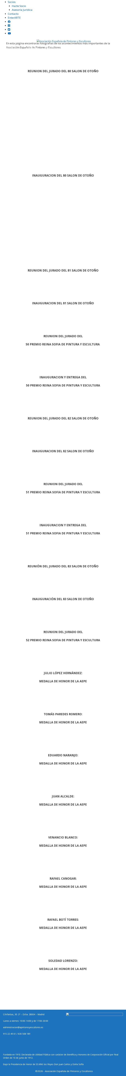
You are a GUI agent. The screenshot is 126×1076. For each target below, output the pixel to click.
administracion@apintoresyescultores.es (23, 1027)
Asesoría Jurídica (22, 10)
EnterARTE (14, 17)
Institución (11, 48)
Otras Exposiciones (56, 48)
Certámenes (31, 48)
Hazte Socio (19, 6)
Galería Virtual (55, 57)
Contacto (13, 14)
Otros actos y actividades (85, 57)
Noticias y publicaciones (86, 48)
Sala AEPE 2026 (32, 57)
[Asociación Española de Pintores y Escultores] (64, 41)
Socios (12, 2)
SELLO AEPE (114, 48)
